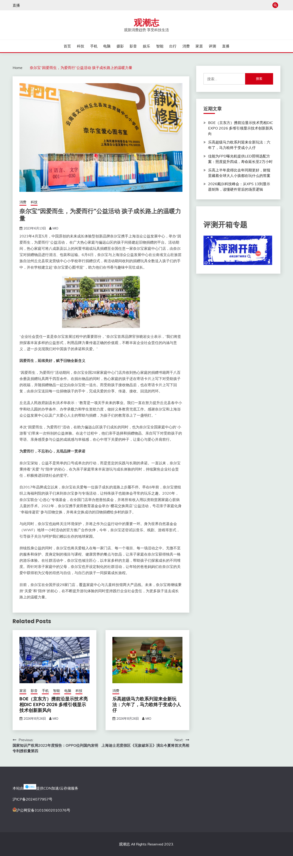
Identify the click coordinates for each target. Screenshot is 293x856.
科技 (80, 46)
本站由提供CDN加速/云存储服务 (45, 788)
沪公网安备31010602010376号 (43, 810)
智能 (159, 46)
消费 (186, 46)
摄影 (120, 46)
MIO (55, 228)
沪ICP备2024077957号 (32, 799)
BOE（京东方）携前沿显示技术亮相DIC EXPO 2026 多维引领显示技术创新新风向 (53, 704)
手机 (94, 46)
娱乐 (146, 46)
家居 (199, 46)
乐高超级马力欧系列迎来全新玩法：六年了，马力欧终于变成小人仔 (146, 704)
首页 (67, 46)
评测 (212, 46)
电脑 (107, 46)
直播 (16, 5)
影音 (133, 46)
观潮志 (146, 22)
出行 (172, 46)
